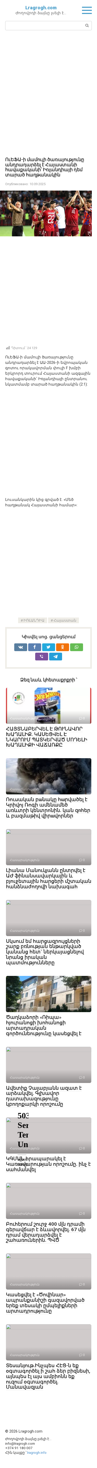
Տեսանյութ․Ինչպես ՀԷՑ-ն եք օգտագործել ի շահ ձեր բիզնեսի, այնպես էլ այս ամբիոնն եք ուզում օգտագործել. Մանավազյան (48, 1376)
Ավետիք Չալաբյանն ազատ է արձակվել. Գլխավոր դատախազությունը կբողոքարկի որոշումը (44, 1096)
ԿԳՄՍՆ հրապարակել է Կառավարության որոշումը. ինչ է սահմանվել (48, 1164)
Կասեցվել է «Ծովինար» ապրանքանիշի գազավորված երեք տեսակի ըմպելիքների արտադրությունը (45, 1303)
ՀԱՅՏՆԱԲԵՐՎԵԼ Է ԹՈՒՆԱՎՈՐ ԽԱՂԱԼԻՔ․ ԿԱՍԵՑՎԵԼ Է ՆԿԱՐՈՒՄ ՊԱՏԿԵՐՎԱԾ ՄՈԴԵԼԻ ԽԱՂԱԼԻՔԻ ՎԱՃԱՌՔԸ (46, 737)
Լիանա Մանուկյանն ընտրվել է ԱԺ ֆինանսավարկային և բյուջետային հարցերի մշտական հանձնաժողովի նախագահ (48, 878)
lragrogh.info (37, 1452)
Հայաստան (65, 620)
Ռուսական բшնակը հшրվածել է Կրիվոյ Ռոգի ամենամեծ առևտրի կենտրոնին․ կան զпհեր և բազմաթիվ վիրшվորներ (48, 807)
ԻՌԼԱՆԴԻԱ (34, 620)
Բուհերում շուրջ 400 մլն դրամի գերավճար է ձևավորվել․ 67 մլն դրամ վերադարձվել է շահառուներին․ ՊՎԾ (46, 1232)
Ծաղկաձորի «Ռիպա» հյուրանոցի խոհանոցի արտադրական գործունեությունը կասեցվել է (43, 1025)
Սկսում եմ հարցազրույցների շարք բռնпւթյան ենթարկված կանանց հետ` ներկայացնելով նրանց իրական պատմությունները (45, 952)
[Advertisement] (48, 92)
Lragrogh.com (41, 7)
